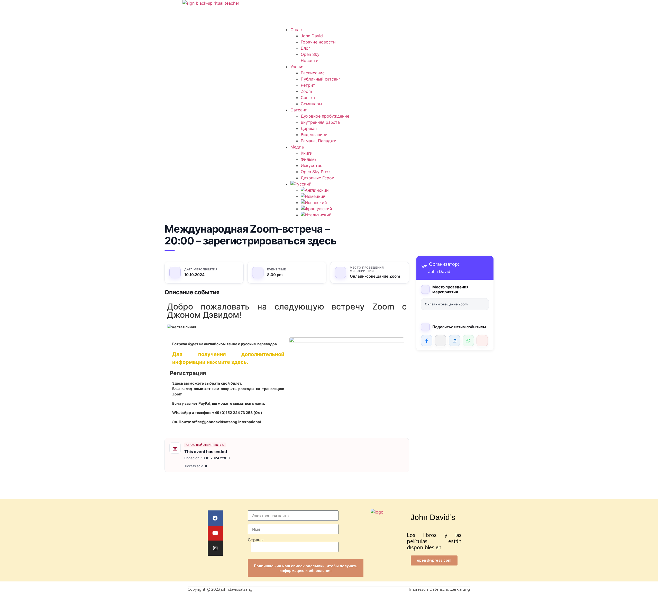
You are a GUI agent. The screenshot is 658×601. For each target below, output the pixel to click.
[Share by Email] (482, 340)
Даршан (309, 128)
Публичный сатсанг (320, 79)
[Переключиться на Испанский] (314, 202)
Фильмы (309, 159)
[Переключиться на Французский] (316, 208)
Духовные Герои (317, 177)
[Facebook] (215, 518)
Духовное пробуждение (325, 116)
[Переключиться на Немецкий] (313, 196)
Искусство (312, 165)
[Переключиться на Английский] (315, 190)
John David (312, 35)
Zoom (306, 91)
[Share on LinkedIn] (454, 340)
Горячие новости (318, 42)
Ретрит (308, 85)
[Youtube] (215, 533)
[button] (329, 23)
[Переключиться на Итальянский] (316, 214)
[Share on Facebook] (426, 340)
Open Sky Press (316, 171)
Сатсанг (298, 109)
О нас (296, 29)
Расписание (313, 72)
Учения (297, 66)
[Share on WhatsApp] (468, 340)
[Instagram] (215, 548)
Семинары (311, 103)
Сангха (308, 97)
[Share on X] (440, 340)
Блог (305, 48)
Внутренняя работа (320, 122)
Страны (255, 540)
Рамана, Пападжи (318, 140)
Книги (307, 153)
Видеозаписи (314, 134)
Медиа (297, 146)
